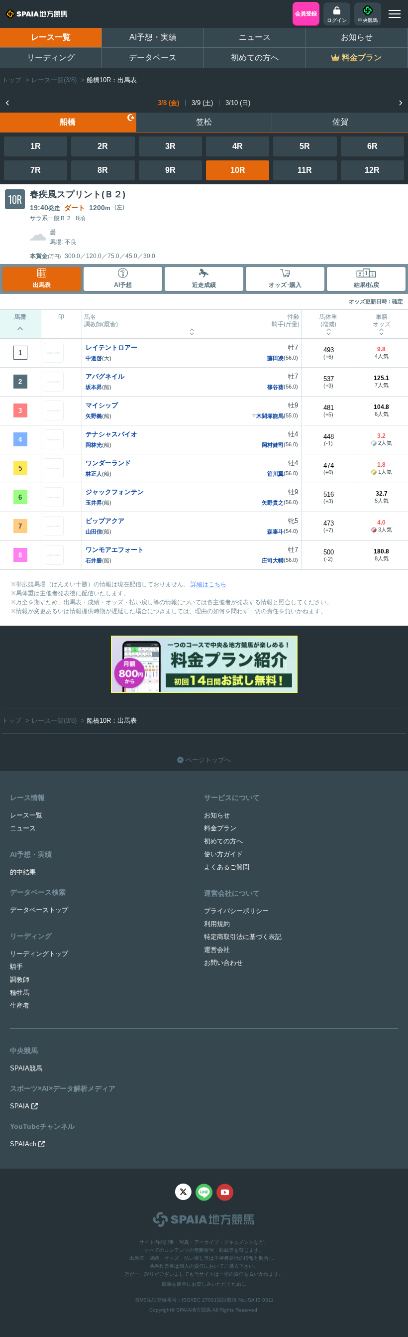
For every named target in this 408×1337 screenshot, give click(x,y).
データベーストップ (39, 910)
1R (35, 146)
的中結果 (23, 872)
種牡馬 (19, 992)
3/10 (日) (237, 103)
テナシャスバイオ (111, 434)
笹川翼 (275, 474)
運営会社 (217, 949)
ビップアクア (105, 521)
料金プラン (220, 828)
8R (103, 170)
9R (170, 170)
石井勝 (94, 560)
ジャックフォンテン (115, 492)
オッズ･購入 (285, 284)
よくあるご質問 (226, 867)
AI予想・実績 (153, 37)
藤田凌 (275, 358)
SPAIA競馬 (26, 1068)
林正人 (94, 474)
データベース (153, 57)
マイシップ (102, 405)
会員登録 (306, 13)
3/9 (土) (202, 103)
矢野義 (94, 416)
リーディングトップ (39, 953)
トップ (11, 80)
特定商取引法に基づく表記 (243, 936)
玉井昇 (94, 503)
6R (372, 146)
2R (103, 146)
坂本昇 (94, 387)
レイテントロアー (111, 347)
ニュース (255, 37)
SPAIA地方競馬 (193, 1310)
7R (35, 170)
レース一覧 (51, 37)
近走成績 (204, 284)
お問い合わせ (223, 962)
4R (237, 146)
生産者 (19, 1005)
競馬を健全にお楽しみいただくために (204, 1284)
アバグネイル (105, 376)
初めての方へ (255, 57)
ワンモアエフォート (115, 549)
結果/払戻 (366, 284)
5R (305, 146)
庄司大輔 (273, 560)
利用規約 (217, 924)
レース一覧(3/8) (54, 80)
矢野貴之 (273, 503)
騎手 (16, 966)
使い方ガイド (223, 854)
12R (372, 170)
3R (170, 146)
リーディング (51, 57)
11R (305, 170)
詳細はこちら (208, 584)
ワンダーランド (108, 463)
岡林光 (94, 445)
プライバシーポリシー (236, 911)
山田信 (94, 532)
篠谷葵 (275, 387)
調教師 (19, 979)
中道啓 (94, 358)
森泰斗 (275, 532)
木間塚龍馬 (270, 416)
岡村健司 (273, 445)
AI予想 (123, 284)
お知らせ (357, 37)
